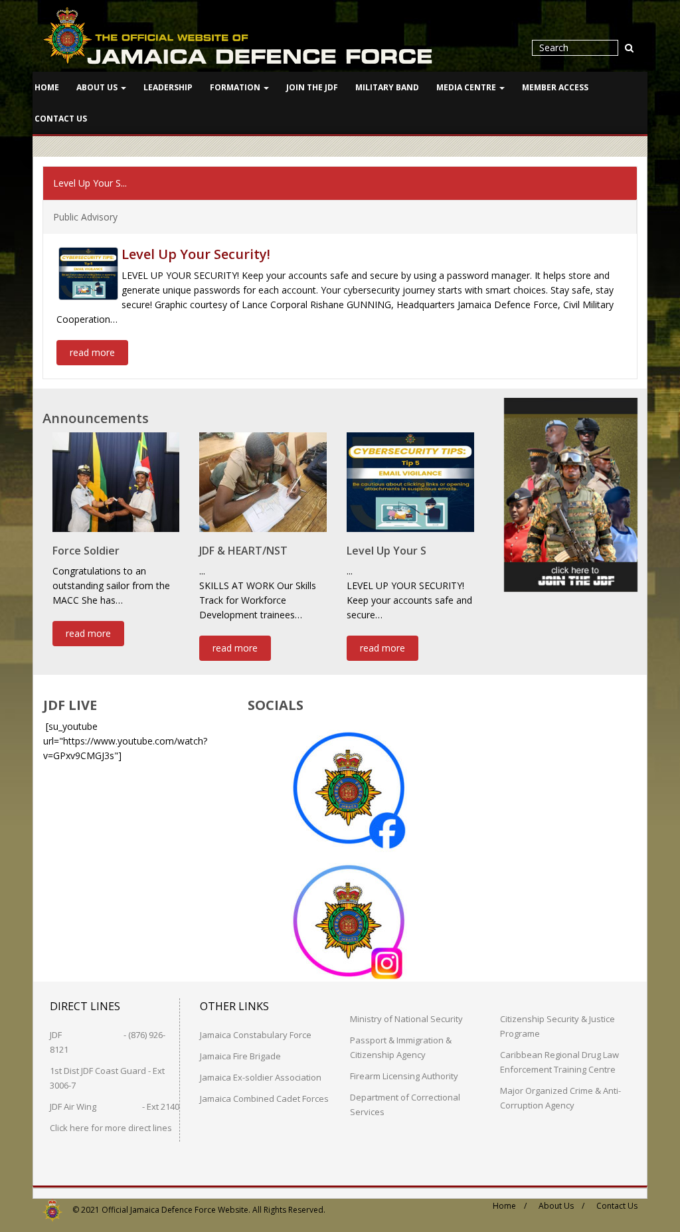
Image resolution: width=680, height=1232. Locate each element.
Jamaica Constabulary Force (255, 1035)
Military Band (387, 87)
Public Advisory (85, 217)
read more (92, 352)
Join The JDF (312, 87)
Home (47, 87)
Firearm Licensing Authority (404, 1076)
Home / (510, 1205)
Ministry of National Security (406, 1019)
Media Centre (467, 87)
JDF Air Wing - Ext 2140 (114, 1106)
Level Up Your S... (90, 183)
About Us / (561, 1205)
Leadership (168, 87)
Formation (236, 87)
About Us (98, 87)
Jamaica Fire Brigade (240, 1056)
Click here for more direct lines (111, 1128)
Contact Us (61, 118)
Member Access (555, 87)
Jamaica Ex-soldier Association (260, 1077)
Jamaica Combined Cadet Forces (264, 1098)
